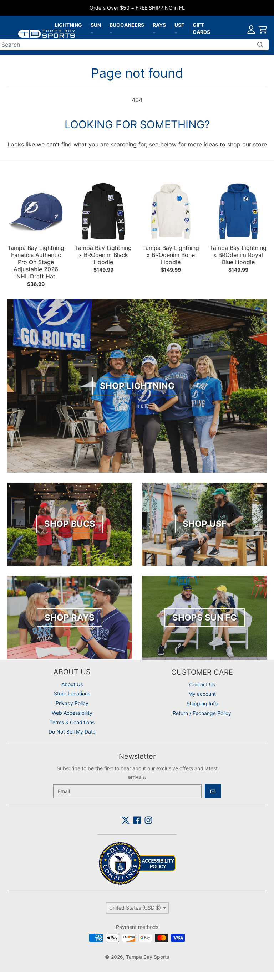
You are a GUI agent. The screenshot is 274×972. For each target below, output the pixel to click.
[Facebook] (137, 820)
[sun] (92, 32)
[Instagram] (148, 820)
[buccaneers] (111, 32)
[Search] (260, 44)
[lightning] (56, 32)
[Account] (251, 29)
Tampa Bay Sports (147, 957)
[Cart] (262, 29)
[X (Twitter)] (125, 820)
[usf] (175, 32)
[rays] (154, 32)
